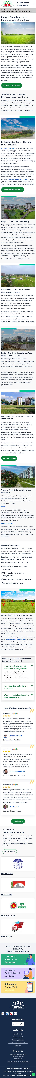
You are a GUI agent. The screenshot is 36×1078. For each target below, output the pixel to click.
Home (4, 10)
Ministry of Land (8, 915)
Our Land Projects (9, 458)
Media (10, 10)
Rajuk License (7, 873)
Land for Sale (18, 1034)
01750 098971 (23, 5)
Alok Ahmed (14, 807)
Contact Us (26, 1068)
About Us (9, 1068)
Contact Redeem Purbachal (13, 189)
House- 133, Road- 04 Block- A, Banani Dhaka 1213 (18, 1057)
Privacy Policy (17, 1068)
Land (3, 507)
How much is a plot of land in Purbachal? (16, 687)
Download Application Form (18, 1043)
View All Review (18, 821)
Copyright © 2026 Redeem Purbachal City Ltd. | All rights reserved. (18, 1072)
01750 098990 (24, 1062)
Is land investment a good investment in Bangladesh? (15, 667)
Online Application (18, 1040)
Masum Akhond (16, 736)
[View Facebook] (15, 1014)
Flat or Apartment (7, 523)
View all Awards (9, 852)
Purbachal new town (8, 148)
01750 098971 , (13, 1062)
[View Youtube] (11, 1014)
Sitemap (18, 1046)
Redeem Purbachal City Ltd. (17, 179)
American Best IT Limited (25, 1075)
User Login (19, 1024)
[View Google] (3, 1014)
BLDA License (6, 894)
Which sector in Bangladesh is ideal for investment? (16, 696)
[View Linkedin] (7, 1014)
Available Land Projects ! (12, 85)
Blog (16, 10)
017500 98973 (23, 3)
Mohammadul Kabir (17, 771)
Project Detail (18, 1037)
